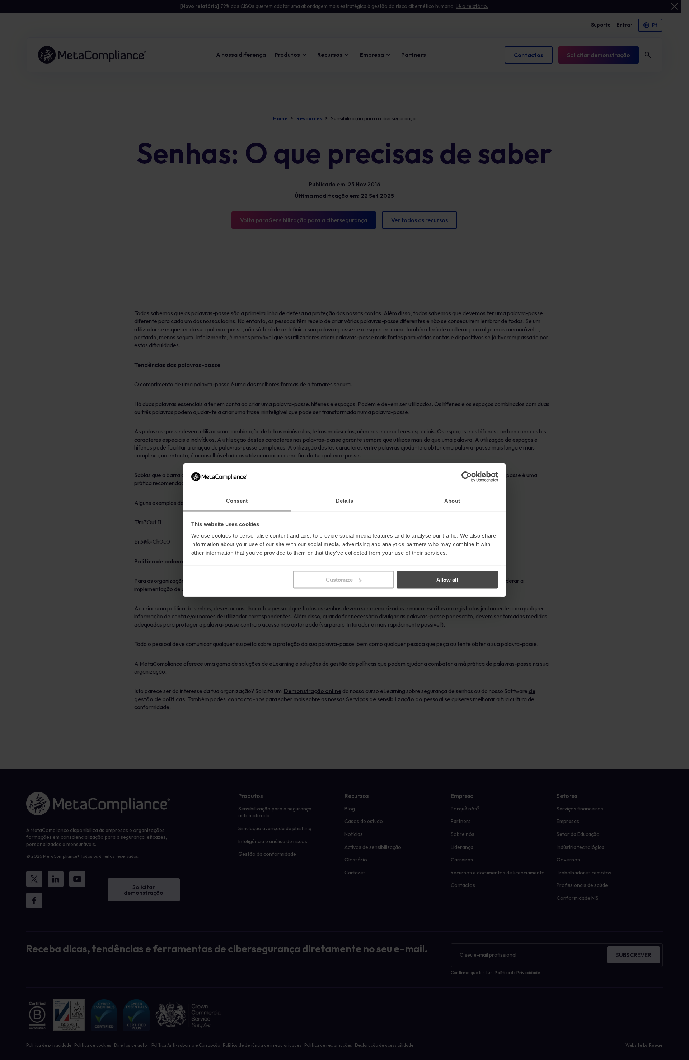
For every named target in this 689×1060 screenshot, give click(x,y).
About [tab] (452, 500)
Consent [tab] (237, 500)
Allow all (447, 580)
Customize (339, 580)
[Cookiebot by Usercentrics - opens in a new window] (466, 476)
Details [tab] (344, 500)
